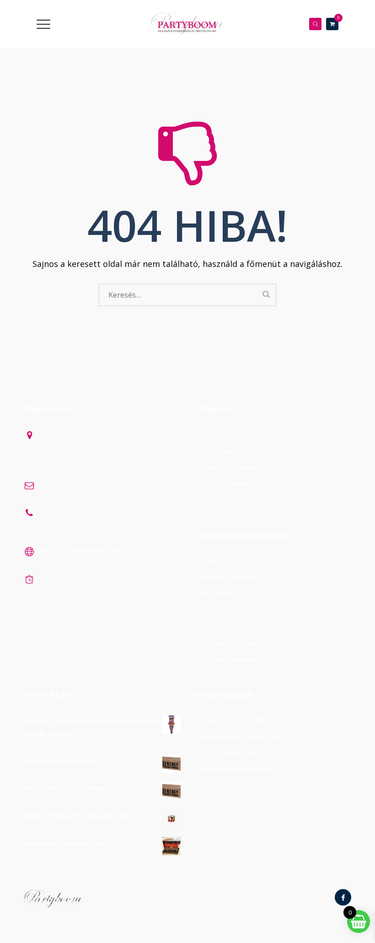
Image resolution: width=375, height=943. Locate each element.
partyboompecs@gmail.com (84, 484)
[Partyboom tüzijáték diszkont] (186, 24)
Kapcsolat (216, 500)
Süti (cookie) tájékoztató (239, 752)
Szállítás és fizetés (230, 467)
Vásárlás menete (227, 483)
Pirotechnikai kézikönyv (237, 768)
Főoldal (212, 434)
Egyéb (211, 560)
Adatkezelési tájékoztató (240, 736)
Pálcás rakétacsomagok (238, 609)
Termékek (217, 450)
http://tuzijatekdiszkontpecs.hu (88, 550)
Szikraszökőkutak (228, 642)
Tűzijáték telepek (228, 659)
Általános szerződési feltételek (250, 719)
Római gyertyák (226, 626)
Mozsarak (216, 593)
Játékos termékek (229, 576)
